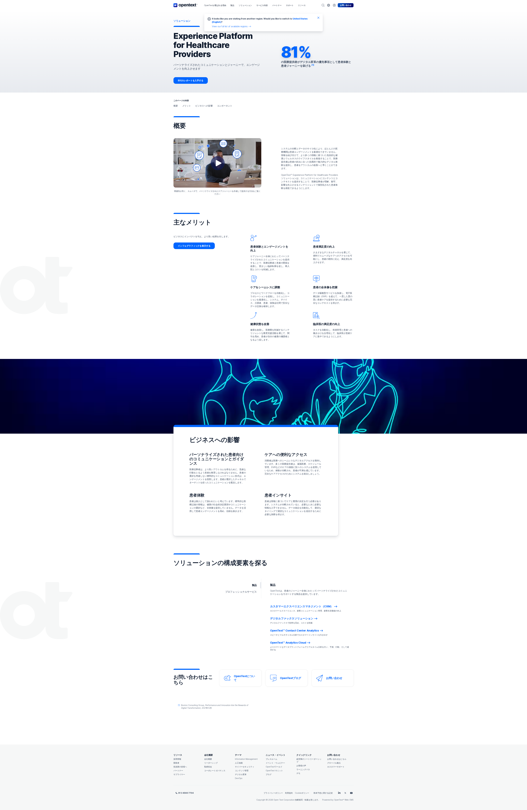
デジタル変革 (240, 774)
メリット (186, 105)
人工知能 (239, 763)
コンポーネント (224, 105)
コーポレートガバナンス (214, 770)
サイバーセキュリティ (244, 767)
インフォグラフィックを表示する (194, 245)
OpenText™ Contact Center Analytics (294, 630)
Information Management (246, 759)
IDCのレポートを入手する (190, 80)
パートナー (178, 770)
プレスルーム (271, 759)
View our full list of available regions (230, 26)
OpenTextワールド (274, 767)
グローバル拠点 (334, 763)
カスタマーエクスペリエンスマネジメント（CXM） (301, 606)
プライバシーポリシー (273, 793)
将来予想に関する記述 (323, 793)
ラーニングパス (303, 769)
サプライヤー (179, 774)
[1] (179, 705)
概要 (175, 105)
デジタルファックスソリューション (291, 618)
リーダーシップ (211, 763)
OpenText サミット (274, 770)
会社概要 (208, 759)
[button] (215, 5)
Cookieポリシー (302, 793)
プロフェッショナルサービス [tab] (241, 591)
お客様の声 (301, 765)
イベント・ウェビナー (275, 763)
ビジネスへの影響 (204, 105)
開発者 (176, 763)
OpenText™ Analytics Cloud (288, 642)
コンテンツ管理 (241, 770)
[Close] (318, 17)
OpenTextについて (244, 678)
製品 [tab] (254, 585)
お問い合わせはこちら (336, 759)
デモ (298, 773)
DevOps (238, 778)
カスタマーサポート (335, 767)
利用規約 (289, 793)
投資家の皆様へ (180, 767)
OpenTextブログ (290, 678)
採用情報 (177, 759)
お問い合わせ (334, 678)
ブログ (268, 774)
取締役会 (208, 767)
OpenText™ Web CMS (344, 800)
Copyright (260, 800)
